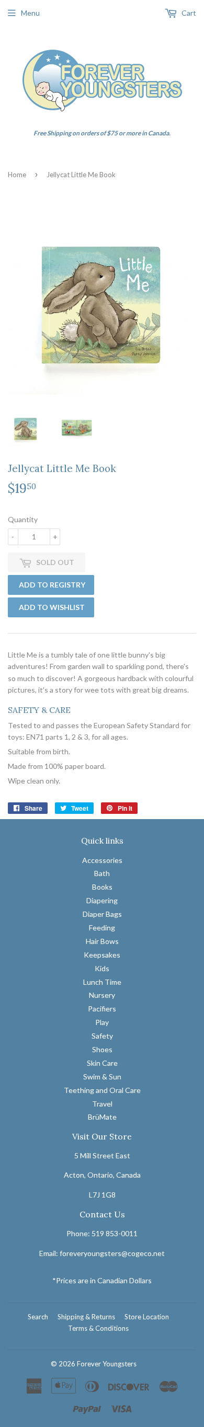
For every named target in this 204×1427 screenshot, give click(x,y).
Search (38, 1317)
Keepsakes (102, 954)
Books (102, 886)
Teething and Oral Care (102, 1090)
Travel (102, 1103)
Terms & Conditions (98, 1328)
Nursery (102, 995)
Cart (188, 12)
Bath (102, 873)
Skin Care (102, 1062)
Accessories (102, 860)
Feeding (102, 927)
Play (102, 1022)
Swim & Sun (102, 1076)
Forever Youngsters (107, 1364)
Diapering (102, 900)
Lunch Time (102, 981)
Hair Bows (102, 941)
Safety (102, 1035)
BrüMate (102, 1116)
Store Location (146, 1317)
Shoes (102, 1049)
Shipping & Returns (86, 1317)
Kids (102, 968)
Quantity (23, 519)
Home (17, 174)
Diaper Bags (102, 914)
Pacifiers (102, 1008)
